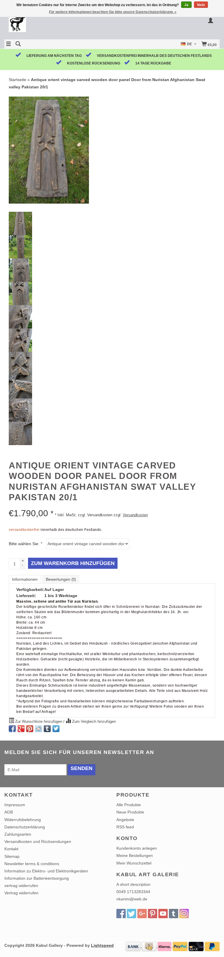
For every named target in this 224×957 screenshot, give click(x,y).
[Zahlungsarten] (134, 946)
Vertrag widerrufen (21, 892)
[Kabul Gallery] (58, 24)
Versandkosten (135, 515)
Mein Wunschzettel (133, 863)
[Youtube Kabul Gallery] (163, 913)
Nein (201, 5)
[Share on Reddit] (38, 728)
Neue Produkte (130, 812)
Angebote (125, 819)
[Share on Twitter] (56, 728)
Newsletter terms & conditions (31, 863)
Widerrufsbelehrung (22, 819)
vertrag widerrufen (21, 885)
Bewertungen (61, 579)
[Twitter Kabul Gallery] (131, 913)
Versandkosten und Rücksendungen (37, 841)
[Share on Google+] (21, 728)
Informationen (25, 579)
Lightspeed (102, 945)
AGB (8, 812)
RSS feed (125, 827)
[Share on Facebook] (12, 728)
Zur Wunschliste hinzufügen (38, 722)
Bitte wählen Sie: (25, 543)
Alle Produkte (128, 804)
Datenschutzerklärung (24, 827)
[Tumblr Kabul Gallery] (173, 913)
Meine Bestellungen (134, 855)
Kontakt (11, 848)
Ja (186, 5)
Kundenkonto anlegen (136, 848)
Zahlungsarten (17, 834)
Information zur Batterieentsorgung (36, 878)
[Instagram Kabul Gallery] (184, 913)
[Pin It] (29, 728)
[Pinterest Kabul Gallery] (152, 913)
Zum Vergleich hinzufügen (93, 722)
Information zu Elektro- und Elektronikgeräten (46, 871)
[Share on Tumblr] (47, 728)
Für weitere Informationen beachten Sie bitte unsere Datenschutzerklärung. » (112, 12)
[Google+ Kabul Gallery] (142, 913)
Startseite (17, 79)
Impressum (14, 804)
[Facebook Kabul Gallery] (121, 913)
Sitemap (12, 856)
